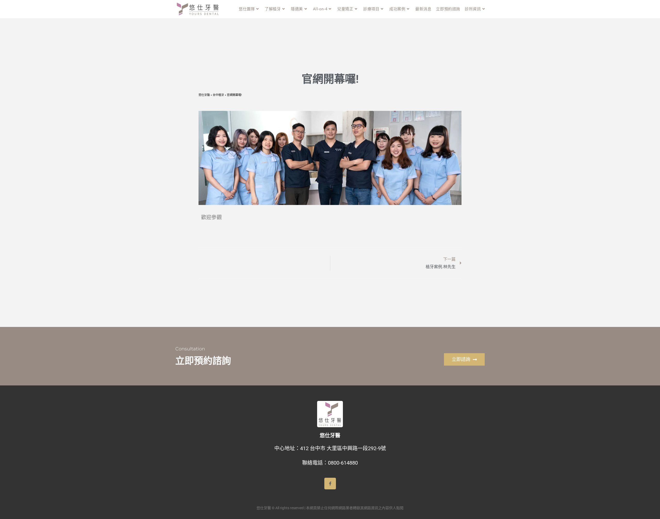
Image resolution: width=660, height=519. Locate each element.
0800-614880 (343, 463)
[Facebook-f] (330, 483)
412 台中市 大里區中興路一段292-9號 (343, 448)
